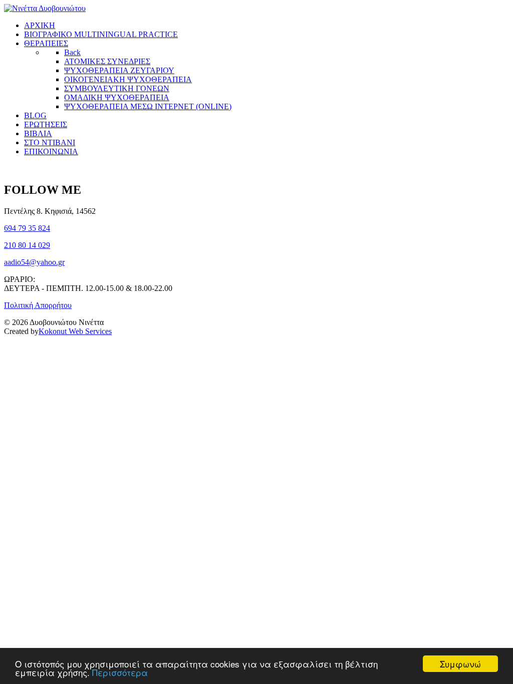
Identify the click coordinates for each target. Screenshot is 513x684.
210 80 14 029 (27, 245)
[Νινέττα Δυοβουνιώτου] (45, 8)
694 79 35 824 (27, 228)
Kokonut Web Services (75, 331)
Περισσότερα (120, 672)
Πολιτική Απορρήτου (38, 305)
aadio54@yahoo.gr (34, 262)
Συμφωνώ (460, 663)
